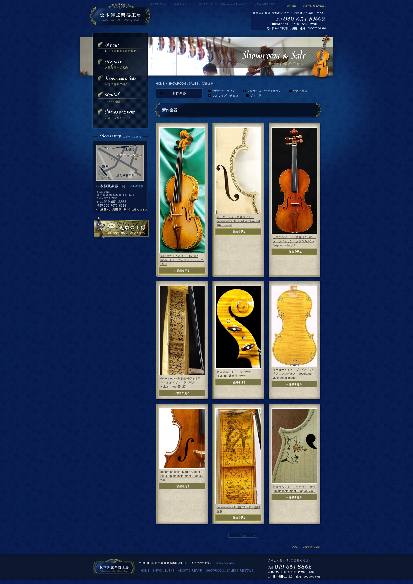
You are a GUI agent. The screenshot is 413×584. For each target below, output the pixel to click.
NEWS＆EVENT (163, 570)
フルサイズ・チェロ (225, 95)
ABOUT (183, 570)
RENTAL (245, 570)
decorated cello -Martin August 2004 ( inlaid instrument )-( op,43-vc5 (182, 476)
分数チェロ (300, 90)
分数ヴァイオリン (223, 90)
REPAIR (197, 570)
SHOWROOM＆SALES (221, 570)
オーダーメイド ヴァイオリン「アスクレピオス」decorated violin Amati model (293, 373)
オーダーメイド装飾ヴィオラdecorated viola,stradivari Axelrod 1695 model (238, 221)
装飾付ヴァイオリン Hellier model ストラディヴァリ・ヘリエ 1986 (182, 260)
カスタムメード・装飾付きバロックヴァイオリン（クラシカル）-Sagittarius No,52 (294, 241)
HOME (160, 83)
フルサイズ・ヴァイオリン (264, 90)
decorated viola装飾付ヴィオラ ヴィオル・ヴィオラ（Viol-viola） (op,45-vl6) (181, 382)
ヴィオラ (255, 95)
